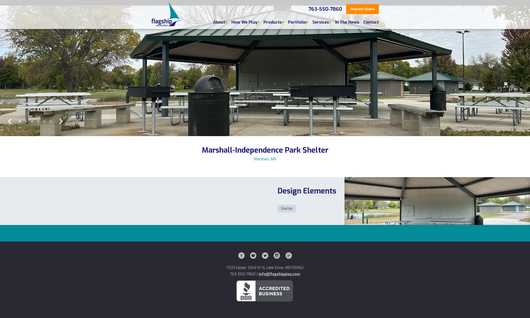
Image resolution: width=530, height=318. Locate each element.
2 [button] (26, 122)
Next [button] (61, 121)
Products (273, 22)
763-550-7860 (325, 9)
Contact (371, 22)
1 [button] (20, 122)
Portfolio (297, 22)
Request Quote (362, 9)
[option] (265, 71)
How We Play (244, 22)
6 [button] (51, 122)
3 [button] (32, 122)
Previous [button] (9, 121)
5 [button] (44, 122)
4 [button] (38, 122)
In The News (347, 22)
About (219, 22)
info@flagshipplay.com (279, 274)
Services (320, 22)
